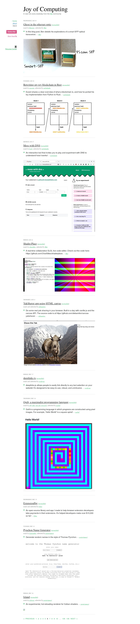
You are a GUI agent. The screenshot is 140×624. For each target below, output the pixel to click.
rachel (58, 405)
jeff (30, 405)
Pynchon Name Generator (37, 530)
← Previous (29, 618)
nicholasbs (47, 88)
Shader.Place (30, 243)
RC (51, 14)
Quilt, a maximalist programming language (45, 402)
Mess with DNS (31, 145)
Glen (40, 506)
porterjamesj (50, 533)
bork (30, 149)
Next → (74, 618)
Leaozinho (32, 533)
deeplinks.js (29, 378)
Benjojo (31, 28)
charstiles (32, 247)
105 (63, 618)
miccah (38, 405)
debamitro (42, 307)
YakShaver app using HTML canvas (42, 303)
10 (57, 618)
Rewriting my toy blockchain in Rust (42, 84)
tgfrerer (31, 600)
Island (26, 597)
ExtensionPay (30, 503)
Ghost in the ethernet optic (37, 24)
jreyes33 (44, 405)
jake (33, 405)
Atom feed (11, 36)
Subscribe (12, 31)
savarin (31, 88)
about (15, 23)
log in (15, 25)
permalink (55, 25)
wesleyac (42, 381)
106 (67, 618)
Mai (45, 28)
